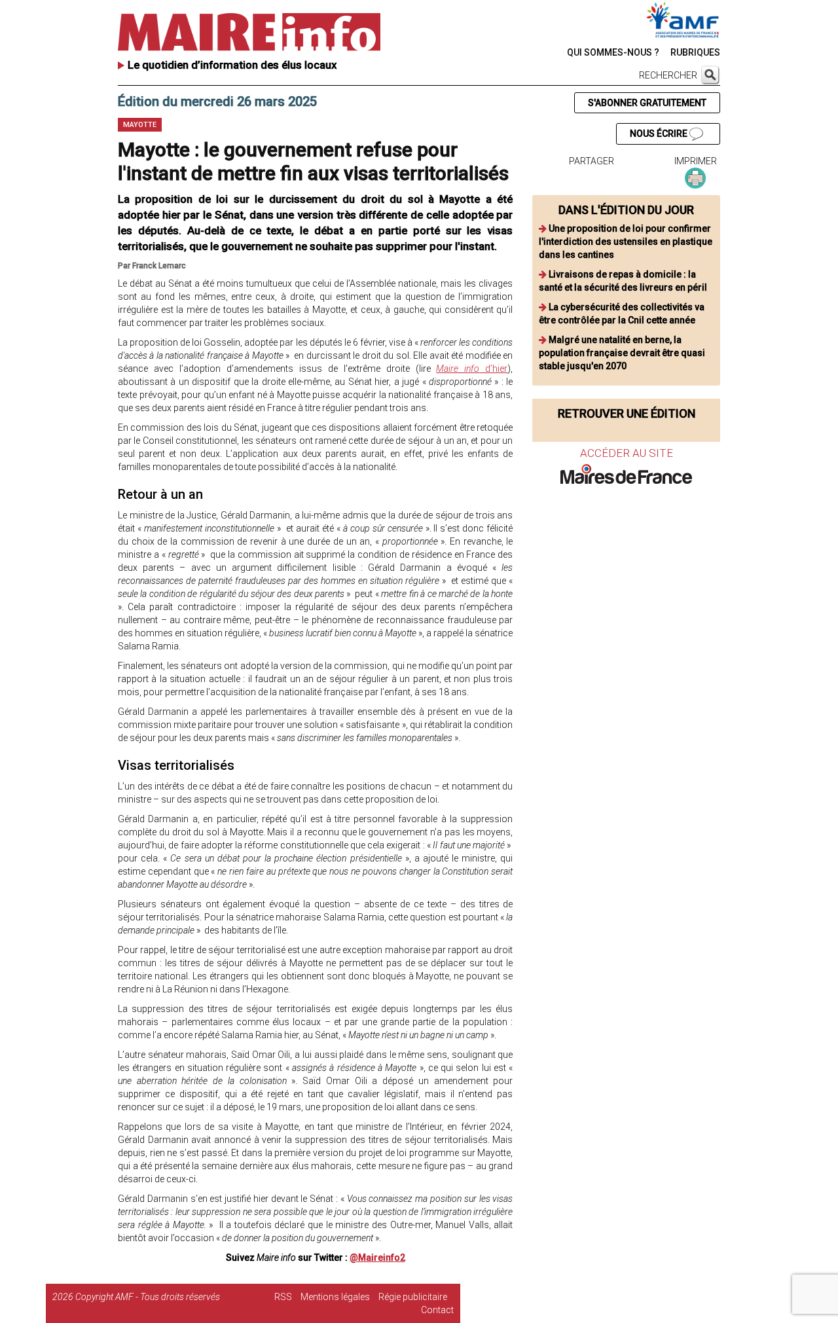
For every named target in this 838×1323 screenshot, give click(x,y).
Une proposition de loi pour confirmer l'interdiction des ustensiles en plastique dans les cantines (625, 241)
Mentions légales (335, 1297)
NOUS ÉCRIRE (659, 133)
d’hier (471, 368)
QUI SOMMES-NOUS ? (613, 52)
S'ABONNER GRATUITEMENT (647, 103)
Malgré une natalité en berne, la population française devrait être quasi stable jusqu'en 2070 (622, 353)
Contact (437, 1310)
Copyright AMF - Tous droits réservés (147, 1297)
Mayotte (139, 124)
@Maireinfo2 (377, 1257)
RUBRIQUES (695, 52)
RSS (283, 1297)
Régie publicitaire (412, 1297)
